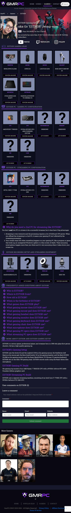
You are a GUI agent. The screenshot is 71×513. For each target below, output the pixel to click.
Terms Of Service (35, 510)
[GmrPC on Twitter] (35, 499)
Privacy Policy (44, 508)
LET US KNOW (45, 135)
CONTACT (56, 4)
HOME (32, 4)
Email (27, 411)
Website (50, 411)
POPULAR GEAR (29, 504)
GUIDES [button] (38, 4)
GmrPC (2, 13)
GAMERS (42, 504)
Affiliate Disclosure (58, 508)
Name (4, 411)
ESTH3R (23, 13)
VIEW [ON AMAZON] (10, 75)
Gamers (12, 13)
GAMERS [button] (47, 4)
